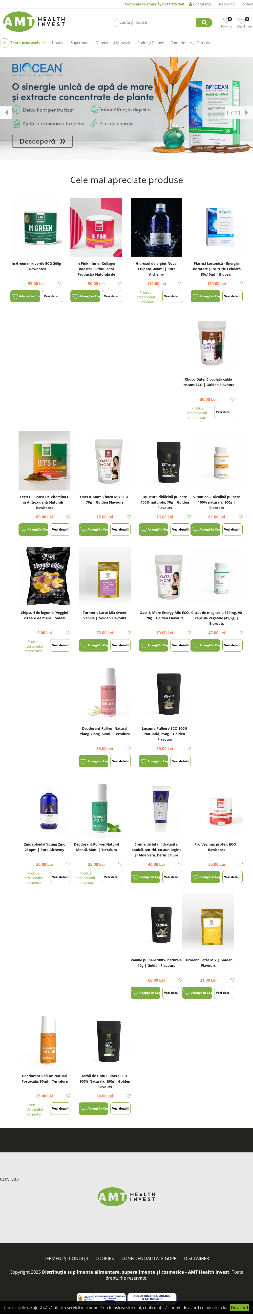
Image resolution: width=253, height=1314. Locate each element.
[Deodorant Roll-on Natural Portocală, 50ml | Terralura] (44, 1040)
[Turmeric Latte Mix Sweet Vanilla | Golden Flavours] (105, 576)
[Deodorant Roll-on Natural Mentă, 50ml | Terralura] (96, 808)
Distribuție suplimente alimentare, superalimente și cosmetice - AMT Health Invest (135, 1272)
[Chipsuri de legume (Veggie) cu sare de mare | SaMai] (44, 576)
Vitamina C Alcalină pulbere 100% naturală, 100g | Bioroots (216, 502)
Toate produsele (25, 42)
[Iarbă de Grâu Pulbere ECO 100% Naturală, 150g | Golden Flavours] (105, 1040)
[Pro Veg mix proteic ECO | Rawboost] (217, 808)
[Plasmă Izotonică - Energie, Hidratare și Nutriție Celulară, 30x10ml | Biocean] (217, 227)
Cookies (104, 1258)
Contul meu (202, 4)
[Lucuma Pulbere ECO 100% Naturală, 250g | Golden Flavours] (165, 692)
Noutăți (58, 42)
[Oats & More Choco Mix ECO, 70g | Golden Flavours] (105, 460)
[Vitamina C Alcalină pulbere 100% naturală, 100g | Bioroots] (217, 460)
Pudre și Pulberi (150, 42)
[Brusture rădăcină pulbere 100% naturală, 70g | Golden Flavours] (165, 460)
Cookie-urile (15, 1307)
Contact (246, 4)
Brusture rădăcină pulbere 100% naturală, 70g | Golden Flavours (165, 502)
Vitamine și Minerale (113, 42)
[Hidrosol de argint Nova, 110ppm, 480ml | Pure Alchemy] (157, 227)
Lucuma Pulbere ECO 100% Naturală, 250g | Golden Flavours (165, 734)
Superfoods (80, 42)
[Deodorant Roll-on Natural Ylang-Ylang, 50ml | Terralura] (105, 692)
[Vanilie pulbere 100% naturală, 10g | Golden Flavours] (157, 924)
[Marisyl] (126, 108)
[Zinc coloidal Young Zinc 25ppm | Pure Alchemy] (44, 808)
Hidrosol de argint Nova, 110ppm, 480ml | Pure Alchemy (156, 269)
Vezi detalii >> (52, 298)
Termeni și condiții (66, 1258)
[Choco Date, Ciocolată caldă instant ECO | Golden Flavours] (208, 343)
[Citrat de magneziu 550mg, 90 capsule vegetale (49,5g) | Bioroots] (217, 576)
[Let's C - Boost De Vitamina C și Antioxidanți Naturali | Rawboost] (44, 460)
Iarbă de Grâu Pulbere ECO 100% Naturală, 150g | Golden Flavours (104, 1081)
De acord (239, 1307)
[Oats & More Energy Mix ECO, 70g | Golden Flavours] (165, 576)
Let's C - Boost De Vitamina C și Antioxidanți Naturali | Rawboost (44, 502)
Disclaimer (196, 1258)
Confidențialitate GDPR (149, 1258)
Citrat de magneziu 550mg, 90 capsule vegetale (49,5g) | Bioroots (216, 618)
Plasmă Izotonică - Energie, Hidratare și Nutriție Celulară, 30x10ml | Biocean (216, 269)
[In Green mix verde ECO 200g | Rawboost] (36, 227)
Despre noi (226, 4)
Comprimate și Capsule (190, 42)
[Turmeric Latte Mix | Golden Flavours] (208, 924)
